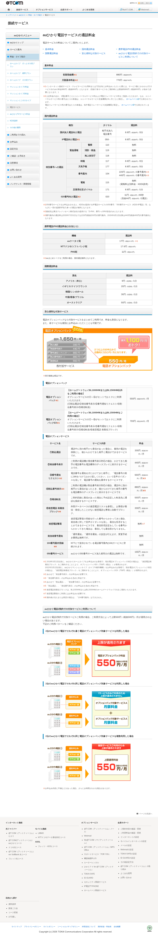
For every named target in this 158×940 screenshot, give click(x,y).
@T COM (14, 3)
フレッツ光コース (15, 859)
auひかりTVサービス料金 (20, 114)
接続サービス (22, 9)
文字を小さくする (148, 3)
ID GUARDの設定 (128, 858)
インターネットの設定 (130, 837)
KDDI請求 (13, 121)
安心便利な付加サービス (94, 53)
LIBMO (41, 833)
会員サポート (66, 9)
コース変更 (13, 912)
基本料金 (49, 49)
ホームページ (131, 99)
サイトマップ (17, 926)
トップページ (11, 15)
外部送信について (89, 926)
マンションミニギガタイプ (20, 100)
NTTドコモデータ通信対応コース (52, 837)
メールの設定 (126, 845)
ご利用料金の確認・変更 (131, 833)
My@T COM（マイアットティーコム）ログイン (126, 9)
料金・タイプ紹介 (35, 15)
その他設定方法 (127, 862)
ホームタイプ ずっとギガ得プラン (22, 65)
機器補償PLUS (90, 858)
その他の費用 (15, 127)
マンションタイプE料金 (19, 94)
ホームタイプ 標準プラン (20, 73)
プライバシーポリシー (32, 926)
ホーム (8, 9)
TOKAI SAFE (89, 874)
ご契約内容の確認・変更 (131, 829)
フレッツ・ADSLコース (48, 846)
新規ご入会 (13, 908)
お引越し (12, 917)
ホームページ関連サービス (95, 890)
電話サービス (15, 107)
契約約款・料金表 (104, 926)
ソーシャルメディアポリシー (69, 926)
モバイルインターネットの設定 (133, 841)
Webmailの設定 (127, 849)
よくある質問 (88, 9)
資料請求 (12, 904)
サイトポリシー (49, 926)
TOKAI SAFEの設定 (129, 854)
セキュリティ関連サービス (95, 882)
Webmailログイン (144, 9)
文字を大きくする (141, 3)
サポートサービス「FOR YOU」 (97, 854)
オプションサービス (44, 9)
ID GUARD (88, 878)
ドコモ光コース (14, 847)
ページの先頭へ (145, 814)
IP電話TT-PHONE (91, 886)
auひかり (22, 15)
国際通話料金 (51, 53)
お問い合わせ (126, 877)
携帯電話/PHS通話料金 (129, 49)
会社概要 (117, 926)
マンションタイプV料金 (19, 87)
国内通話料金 (88, 49)
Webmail (87, 836)
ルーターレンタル (91, 862)
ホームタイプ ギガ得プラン (21, 80)
